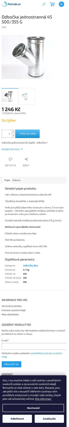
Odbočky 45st (30, 265)
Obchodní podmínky (12, 306)
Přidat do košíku (28, 133)
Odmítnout (17, 419)
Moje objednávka (10, 314)
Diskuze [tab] (16, 180)
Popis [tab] (7, 180)
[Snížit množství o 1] (13, 136)
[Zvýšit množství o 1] (13, 132)
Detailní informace (11, 149)
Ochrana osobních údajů (14, 310)
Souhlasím (49, 419)
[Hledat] (44, 4)
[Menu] (61, 4)
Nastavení (33, 408)
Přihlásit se (11, 364)
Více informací (43, 399)
